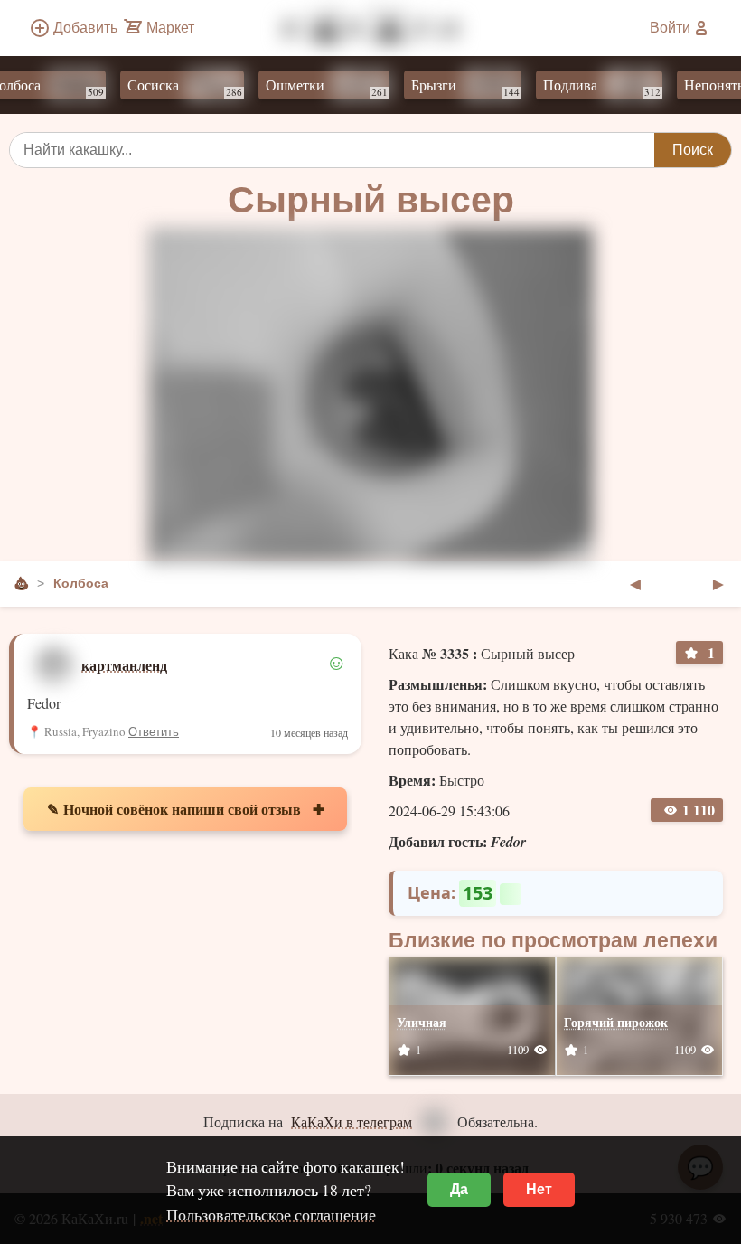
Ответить (153, 732)
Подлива (589, 87)
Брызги (453, 87)
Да (459, 1189)
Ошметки (314, 87)
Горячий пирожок (616, 1022)
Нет (539, 1189)
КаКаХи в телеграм (351, 1121)
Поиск (692, 149)
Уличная (421, 1022)
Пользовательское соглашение (271, 1214)
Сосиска (172, 87)
